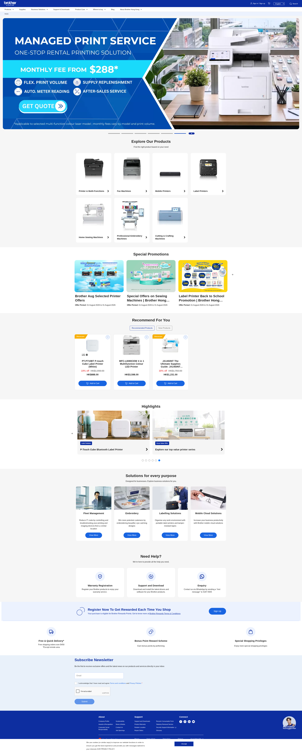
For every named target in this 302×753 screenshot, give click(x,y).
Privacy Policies (135, 683)
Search (295, 4)
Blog (112, 9)
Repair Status (138, 730)
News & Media (120, 724)
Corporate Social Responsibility (104, 728)
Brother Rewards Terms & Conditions (164, 614)
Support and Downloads (142, 721)
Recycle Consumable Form (165, 721)
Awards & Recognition (106, 724)
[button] (114, 133)
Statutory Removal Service (164, 724)
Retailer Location (139, 727)
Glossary (159, 730)
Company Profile (104, 721)
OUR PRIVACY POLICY (105, 749)
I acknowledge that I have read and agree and (110, 683)
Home (6, 14)
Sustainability (120, 721)
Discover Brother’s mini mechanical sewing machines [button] (185, 449)
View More (93, 535)
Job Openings (120, 730)
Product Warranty (140, 724)
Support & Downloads (61, 9)
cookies (95, 742)
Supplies (22, 9)
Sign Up (217, 611)
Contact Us (119, 727)
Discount (80, 336)
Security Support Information (165, 727)
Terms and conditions (118, 683)
